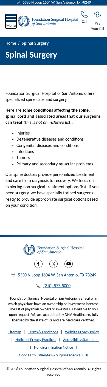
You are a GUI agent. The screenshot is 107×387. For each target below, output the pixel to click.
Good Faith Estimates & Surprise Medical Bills (53, 355)
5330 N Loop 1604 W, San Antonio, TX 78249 (57, 3)
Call (84, 22)
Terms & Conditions (43, 332)
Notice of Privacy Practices (35, 340)
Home (10, 43)
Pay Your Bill (97, 26)
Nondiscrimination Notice (53, 348)
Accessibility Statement (81, 340)
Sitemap (15, 332)
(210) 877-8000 (57, 286)
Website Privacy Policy (82, 332)
